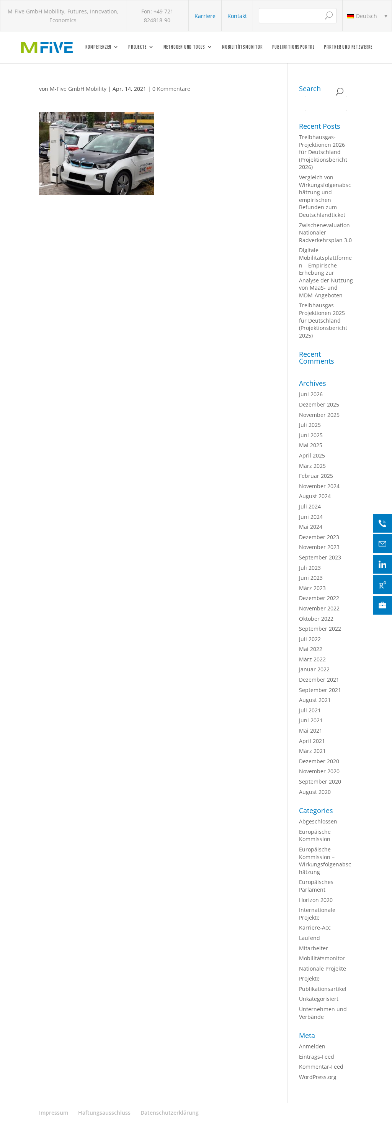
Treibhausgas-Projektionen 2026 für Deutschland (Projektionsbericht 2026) (323, 152)
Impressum (53, 1112)
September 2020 (320, 781)
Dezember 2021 (319, 679)
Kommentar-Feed (321, 1066)
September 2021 (320, 690)
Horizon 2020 (316, 900)
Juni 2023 (311, 577)
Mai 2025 (310, 445)
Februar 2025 (316, 475)
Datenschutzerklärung (169, 1112)
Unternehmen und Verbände (323, 1012)
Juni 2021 (311, 720)
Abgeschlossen (318, 821)
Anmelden (312, 1046)
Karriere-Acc (315, 927)
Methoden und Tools (184, 47)
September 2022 (320, 628)
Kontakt (237, 16)
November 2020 (319, 771)
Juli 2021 (310, 710)
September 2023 (320, 557)
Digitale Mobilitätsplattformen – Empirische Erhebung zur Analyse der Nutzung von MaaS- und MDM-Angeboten (326, 272)
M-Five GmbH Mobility (78, 88)
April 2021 (312, 741)
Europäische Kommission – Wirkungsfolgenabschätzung (325, 861)
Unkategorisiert (318, 998)
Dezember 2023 (319, 537)
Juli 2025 (310, 424)
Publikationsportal (293, 47)
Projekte (137, 47)
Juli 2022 (310, 639)
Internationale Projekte (317, 913)
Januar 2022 (314, 669)
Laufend (309, 937)
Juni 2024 (311, 516)
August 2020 (315, 791)
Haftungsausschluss (104, 1112)
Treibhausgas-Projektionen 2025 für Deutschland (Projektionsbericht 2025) (323, 320)
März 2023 (312, 588)
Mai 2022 (310, 649)
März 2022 (312, 659)
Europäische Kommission (315, 835)
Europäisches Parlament (316, 885)
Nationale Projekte (322, 968)
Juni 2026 (311, 394)
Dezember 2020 (319, 761)
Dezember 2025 (319, 404)
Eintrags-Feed (316, 1056)
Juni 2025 (311, 435)
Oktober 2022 (316, 618)
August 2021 (315, 700)
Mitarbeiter (313, 948)
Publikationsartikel (322, 988)
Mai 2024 (310, 526)
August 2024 (315, 496)
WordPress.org (317, 1077)
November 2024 (319, 486)
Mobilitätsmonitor (242, 47)
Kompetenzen (98, 47)
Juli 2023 (310, 567)
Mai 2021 (310, 730)
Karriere (205, 16)
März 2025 (312, 465)
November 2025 (319, 414)
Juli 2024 (310, 506)
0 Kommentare (171, 88)
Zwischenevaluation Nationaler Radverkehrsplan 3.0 (325, 232)
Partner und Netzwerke (348, 47)
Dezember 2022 (319, 598)
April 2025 (312, 455)
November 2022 (319, 608)
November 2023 (319, 547)
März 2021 (312, 750)
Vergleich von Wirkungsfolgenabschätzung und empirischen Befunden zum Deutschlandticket (325, 196)
